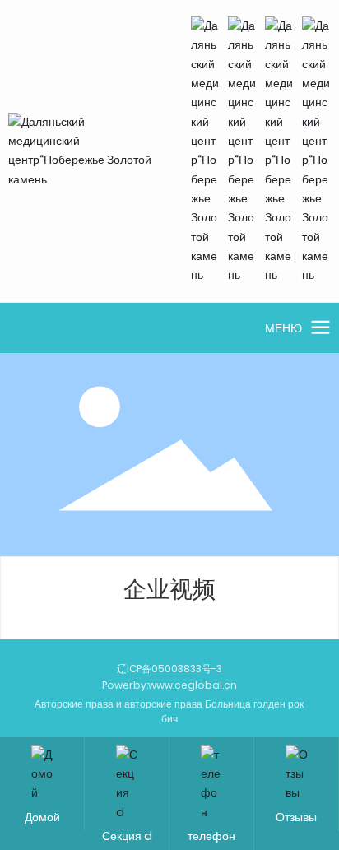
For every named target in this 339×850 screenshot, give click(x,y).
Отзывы (296, 817)
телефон (211, 836)
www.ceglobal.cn (192, 685)
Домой (42, 817)
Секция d (127, 836)
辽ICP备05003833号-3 (169, 669)
